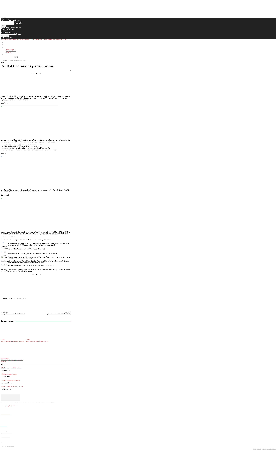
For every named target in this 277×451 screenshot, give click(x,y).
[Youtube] (13, 409)
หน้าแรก (5, 42)
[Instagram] (5, 409)
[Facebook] (2, 409)
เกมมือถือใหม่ (7, 46)
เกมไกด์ (5, 47)
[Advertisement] (36, 84)
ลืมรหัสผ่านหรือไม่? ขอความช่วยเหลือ (11, 27)
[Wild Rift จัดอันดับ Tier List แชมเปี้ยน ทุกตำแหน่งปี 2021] (38, 332)
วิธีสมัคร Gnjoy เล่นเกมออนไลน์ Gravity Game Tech (12, 386)
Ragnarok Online (11, 51)
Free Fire (8, 52)
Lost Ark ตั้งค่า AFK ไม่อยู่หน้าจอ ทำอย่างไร (11, 380)
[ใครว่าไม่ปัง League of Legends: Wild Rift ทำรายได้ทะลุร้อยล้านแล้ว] (12, 350)
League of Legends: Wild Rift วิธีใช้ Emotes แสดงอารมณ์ (12, 341)
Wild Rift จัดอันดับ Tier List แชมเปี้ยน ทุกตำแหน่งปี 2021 (37, 341)
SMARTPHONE (4, 358)
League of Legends (11, 298)
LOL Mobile (19, 298)
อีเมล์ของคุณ (17, 34)
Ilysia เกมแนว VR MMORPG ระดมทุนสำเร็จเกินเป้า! (59, 314)
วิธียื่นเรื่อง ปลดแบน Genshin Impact (9, 374)
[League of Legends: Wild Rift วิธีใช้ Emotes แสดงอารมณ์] (12, 332)
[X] (9, 409)
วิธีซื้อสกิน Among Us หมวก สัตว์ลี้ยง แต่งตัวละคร (12, 367)
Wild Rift (24, 298)
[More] (29, 305)
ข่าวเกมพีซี (6, 44)
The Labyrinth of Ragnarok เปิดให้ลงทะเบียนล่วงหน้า (13, 314)
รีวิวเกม (5, 54)
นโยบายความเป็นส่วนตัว (7, 29)
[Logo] (16, 39)
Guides (5, 60)
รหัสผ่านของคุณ (18, 23)
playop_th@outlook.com (11, 406)
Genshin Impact (10, 49)
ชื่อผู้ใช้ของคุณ (18, 22)
